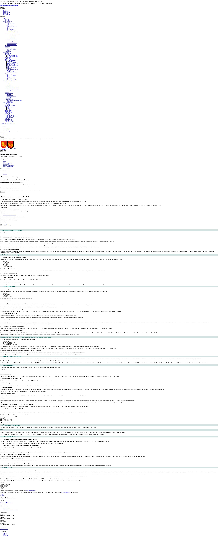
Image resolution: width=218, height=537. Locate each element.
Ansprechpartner (12, 35)
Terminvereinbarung (4, 134)
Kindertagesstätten (10, 82)
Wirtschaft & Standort (7, 114)
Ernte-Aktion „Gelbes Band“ (12, 79)
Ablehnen (2, 7)
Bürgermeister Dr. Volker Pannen (11, 45)
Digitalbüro (9, 94)
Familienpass (9, 90)
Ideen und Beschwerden (11, 30)
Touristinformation (8, 112)
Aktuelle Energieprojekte (11, 67)
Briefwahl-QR (7, 20)
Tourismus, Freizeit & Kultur (8, 102)
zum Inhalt (5, 10)
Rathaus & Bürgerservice (7, 21)
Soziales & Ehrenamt (9, 93)
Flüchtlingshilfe (8, 98)
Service (4, 173)
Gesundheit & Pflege (8, 85)
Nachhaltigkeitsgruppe (11, 76)
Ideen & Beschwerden (14, 31)
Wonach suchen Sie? (4, 156)
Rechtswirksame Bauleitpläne (12, 56)
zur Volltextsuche (6, 11)
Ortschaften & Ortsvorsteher (12, 43)
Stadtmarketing (7, 118)
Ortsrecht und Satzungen (11, 44)
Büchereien (9, 84)
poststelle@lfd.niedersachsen (8, 422)
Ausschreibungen (8, 53)
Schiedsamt (9, 28)
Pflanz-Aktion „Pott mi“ (11, 78)
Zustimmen (3, 8)
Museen (8, 109)
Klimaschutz (7, 66)
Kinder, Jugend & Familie (9, 87)
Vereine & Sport (8, 104)
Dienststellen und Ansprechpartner (13, 34)
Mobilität (9, 70)
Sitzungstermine (8, 51)
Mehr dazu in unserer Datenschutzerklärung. (9, 5)
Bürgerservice (7, 22)
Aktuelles (6, 47)
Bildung (6, 81)
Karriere (8, 50)
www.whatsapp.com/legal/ (31, 490)
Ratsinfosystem (12, 42)
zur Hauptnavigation (6, 12)
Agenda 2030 (9, 74)
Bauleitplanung (7, 54)
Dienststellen (12, 36)
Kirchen (8, 108)
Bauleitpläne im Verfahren (12, 55)
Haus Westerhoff (10, 107)
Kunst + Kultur (7, 106)
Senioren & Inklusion (9, 99)
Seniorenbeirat (9, 101)
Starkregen (9, 68)
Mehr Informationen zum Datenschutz (7, 139)
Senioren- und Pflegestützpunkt (13, 86)
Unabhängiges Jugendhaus (10, 105)
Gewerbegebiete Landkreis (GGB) (11, 116)
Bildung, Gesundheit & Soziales (8, 80)
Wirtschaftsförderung (8, 119)
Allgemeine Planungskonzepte (10, 60)
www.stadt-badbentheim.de (66, 492)
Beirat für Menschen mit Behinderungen (14, 100)
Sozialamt (7, 92)
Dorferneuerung (8, 57)
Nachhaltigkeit (7, 73)
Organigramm (12, 37)
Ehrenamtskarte (10, 95)
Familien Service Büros (11, 96)
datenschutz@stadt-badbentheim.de (9, 215)
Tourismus (7, 103)
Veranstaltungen (8, 113)
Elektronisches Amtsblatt (11, 49)
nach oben (2, 495)
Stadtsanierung (7, 58)
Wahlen (4, 18)
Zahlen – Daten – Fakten (9, 121)
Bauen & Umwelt (6, 52)
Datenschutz (5, 174)
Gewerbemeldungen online (10, 115)
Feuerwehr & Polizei (11, 29)
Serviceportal (7, 46)
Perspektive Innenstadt (9, 117)
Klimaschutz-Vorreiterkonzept (12, 63)
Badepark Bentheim (8, 110)
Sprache (2, 136)
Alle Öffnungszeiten (4, 529)
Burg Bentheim (8, 111)
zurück (1, 494)
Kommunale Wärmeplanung (12, 72)
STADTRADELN (10, 71)
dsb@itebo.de (5, 224)
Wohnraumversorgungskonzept (12, 65)
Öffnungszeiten (10, 25)
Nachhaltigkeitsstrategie (11, 62)
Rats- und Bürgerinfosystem (12, 41)
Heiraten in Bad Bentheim (12, 26)
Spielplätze (9, 91)
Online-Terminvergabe (11, 23)
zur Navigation (5, 13)
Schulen (8, 83)
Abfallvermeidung (10, 77)
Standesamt (9, 27)
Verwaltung (7, 32)
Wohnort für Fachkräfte (9, 120)
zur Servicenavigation (7, 14)
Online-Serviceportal (11, 24)
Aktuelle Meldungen (11, 48)
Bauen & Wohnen (8, 59)
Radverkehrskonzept (11, 64)
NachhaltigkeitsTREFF (11, 75)
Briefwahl (7, 19)
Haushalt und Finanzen (11, 33)
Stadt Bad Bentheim (7, 123)
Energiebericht (9, 61)
